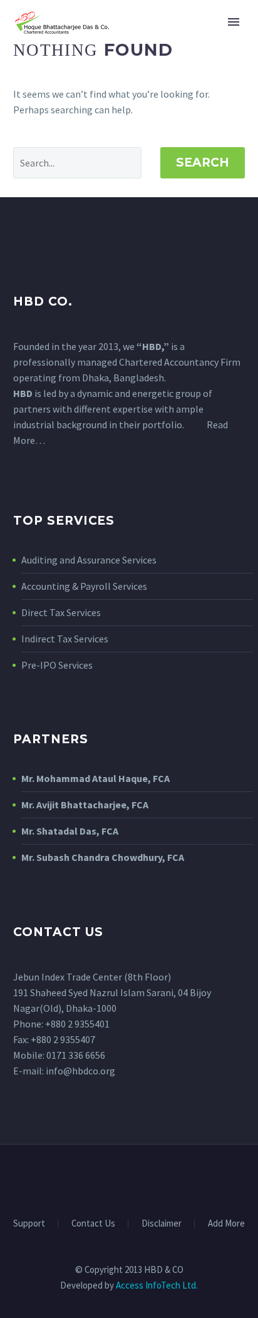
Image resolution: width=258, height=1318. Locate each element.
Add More (226, 1223)
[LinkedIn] (113, 1179)
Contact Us (93, 1223)
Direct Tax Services (61, 612)
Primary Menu (233, 22)
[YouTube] (145, 1179)
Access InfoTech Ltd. (157, 1285)
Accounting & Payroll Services (84, 586)
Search (202, 162)
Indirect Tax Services (64, 638)
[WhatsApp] (162, 1179)
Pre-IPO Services (57, 665)
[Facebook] (96, 1179)
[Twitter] (129, 1179)
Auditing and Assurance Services (89, 559)
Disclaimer (162, 1223)
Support (29, 1223)
